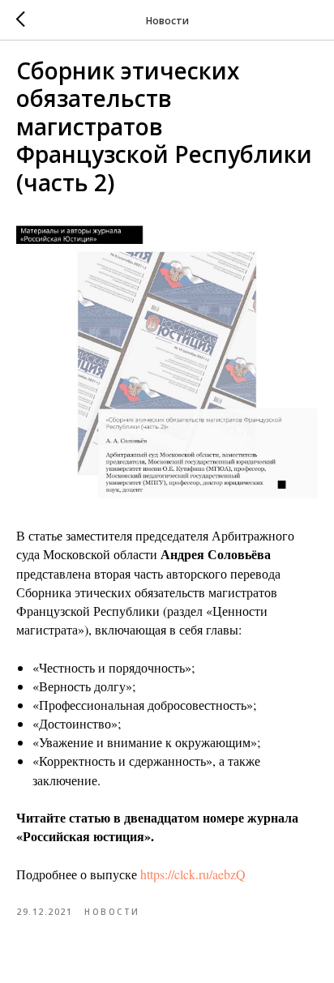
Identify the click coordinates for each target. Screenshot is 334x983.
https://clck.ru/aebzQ (193, 874)
